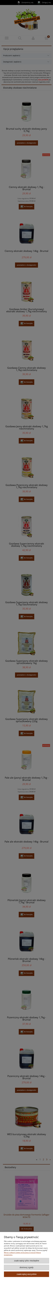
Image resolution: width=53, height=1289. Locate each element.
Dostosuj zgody (27, 1267)
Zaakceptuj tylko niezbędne (26, 1260)
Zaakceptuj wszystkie (26, 1274)
